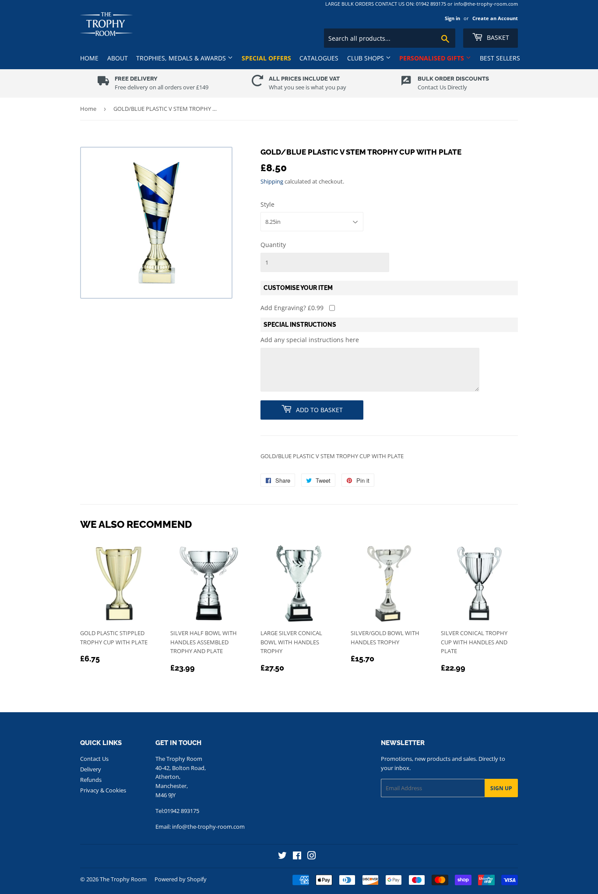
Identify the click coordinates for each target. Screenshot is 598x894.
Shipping (271, 181)
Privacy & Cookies (103, 790)
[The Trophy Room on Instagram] (311, 856)
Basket (497, 37)
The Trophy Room (123, 879)
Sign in (452, 18)
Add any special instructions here (309, 340)
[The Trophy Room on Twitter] (282, 856)
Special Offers (266, 58)
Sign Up (501, 788)
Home (89, 58)
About (117, 58)
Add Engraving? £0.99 (292, 308)
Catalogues (318, 58)
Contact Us (94, 759)
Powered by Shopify (181, 879)
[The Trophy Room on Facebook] (297, 856)
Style (267, 204)
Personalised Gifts (432, 58)
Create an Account (495, 18)
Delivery (90, 769)
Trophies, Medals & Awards (182, 58)
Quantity (273, 244)
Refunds (91, 780)
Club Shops (366, 58)
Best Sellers (500, 58)
